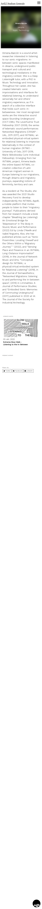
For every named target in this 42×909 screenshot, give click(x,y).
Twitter (7, 371)
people (21, 27)
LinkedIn (29, 371)
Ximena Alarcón (10, 53)
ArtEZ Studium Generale (13, 3)
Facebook (18, 371)
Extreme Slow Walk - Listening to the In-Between (15, 343)
